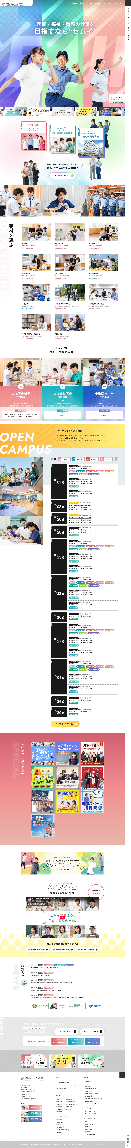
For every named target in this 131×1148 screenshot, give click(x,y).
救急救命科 (68, 1109)
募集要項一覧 (88, 1081)
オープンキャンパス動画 (90, 1113)
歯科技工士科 (69, 1106)
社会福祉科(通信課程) (70, 1101)
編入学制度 (87, 1096)
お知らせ (87, 1121)
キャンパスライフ (89, 1124)
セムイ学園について (100, 3)
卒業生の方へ (36, 1144)
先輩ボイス (87, 1126)
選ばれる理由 (73, 3)
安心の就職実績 (60, 1091)
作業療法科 (59, 1106)
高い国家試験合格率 (61, 1088)
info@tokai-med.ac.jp (30, 1098)
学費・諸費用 (88, 1086)
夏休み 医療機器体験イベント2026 (80, 505)
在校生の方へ (26, 1144)
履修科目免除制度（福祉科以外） (92, 1099)
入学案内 (110, 3)
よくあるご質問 (88, 1129)
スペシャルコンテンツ (90, 1134)
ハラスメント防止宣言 (62, 1129)
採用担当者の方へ (47, 1144)
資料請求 (68, 1144)
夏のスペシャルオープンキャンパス (80, 518)
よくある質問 (118, 3)
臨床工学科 (59, 1101)
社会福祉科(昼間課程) (70, 1099)
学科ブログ (87, 1131)
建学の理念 (59, 1119)
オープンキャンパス (89, 1108)
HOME (58, 1078)
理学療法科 (59, 1104)
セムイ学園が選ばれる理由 (63, 1083)
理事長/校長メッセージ (62, 1122)
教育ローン (87, 1091)
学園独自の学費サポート (90, 1088)
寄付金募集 (59, 1127)
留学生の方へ (58, 1144)
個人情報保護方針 (78, 1144)
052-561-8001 (27, 1094)
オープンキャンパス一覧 (64, 724)
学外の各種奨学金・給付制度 (91, 1093)
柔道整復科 (59, 1109)
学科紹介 (82, 3)
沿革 (58, 1124)
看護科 (58, 1099)
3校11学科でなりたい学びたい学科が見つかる (67, 1086)
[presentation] (5, 112)
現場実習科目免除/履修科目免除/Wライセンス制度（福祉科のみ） (92, 1102)
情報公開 (59, 1132)
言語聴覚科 (59, 1111)
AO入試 (86, 1083)
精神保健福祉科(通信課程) (71, 1104)
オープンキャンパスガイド (91, 1111)
